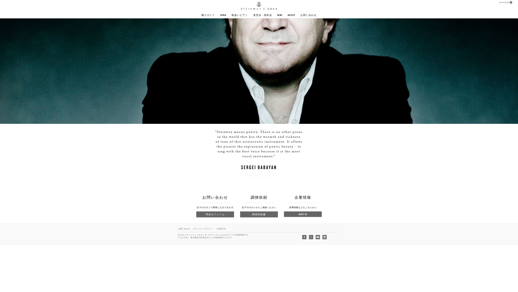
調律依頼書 (259, 214)
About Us (303, 214)
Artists (291, 15)
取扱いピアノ (240, 15)
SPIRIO (223, 15)
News (279, 15)
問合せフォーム (215, 214)
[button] (511, 2)
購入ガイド (208, 15)
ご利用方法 (221, 229)
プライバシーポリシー (203, 229)
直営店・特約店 (262, 15)
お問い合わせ (308, 15)
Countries (504, 2)
